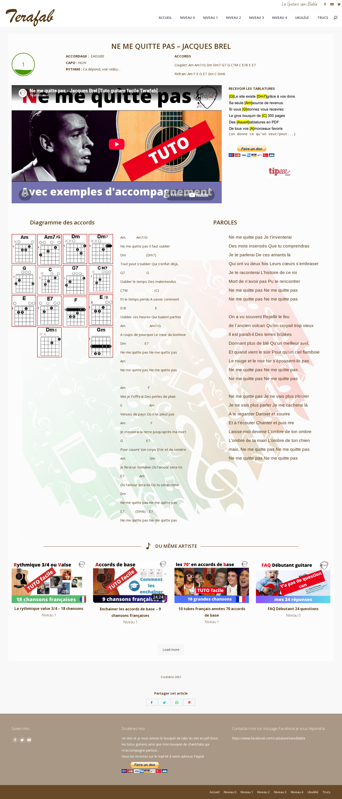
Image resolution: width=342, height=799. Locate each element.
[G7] (75, 280)
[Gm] (101, 342)
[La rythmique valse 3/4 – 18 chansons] (49, 582)
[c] (49, 280)
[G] (24, 279)
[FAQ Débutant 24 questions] (293, 582)
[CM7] (101, 279)
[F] (75, 312)
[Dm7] (101, 249)
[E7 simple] (49, 311)
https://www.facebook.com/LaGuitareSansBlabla (268, 738)
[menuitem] (165, 17)
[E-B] (101, 310)
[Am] (24, 249)
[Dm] (75, 249)
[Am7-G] (49, 250)
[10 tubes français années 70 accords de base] (211, 582)
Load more (171, 649)
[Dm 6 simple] (49, 342)
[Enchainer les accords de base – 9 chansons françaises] (130, 582)
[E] (24, 311)
